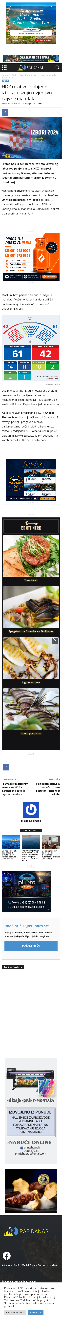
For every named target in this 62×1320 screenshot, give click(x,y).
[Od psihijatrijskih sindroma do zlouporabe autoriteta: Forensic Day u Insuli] (51, 842)
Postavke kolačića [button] (15, 1312)
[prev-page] (29, 866)
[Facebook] (5, 112)
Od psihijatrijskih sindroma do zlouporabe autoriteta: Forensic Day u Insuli (51, 855)
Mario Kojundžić (12, 103)
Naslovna (5, 75)
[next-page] (33, 866)
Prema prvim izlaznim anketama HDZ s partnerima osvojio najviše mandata (15, 789)
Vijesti (14, 75)
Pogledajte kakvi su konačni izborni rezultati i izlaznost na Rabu (48, 789)
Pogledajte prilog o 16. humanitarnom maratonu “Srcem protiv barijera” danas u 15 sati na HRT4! (30, 855)
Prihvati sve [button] (35, 1312)
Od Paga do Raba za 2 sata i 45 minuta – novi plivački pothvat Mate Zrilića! (10, 855)
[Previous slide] (7, 641)
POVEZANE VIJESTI (31, 830)
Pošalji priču (31, 945)
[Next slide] (55, 641)
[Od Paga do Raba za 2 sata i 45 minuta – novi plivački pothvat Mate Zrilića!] (11, 842)
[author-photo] (31, 810)
